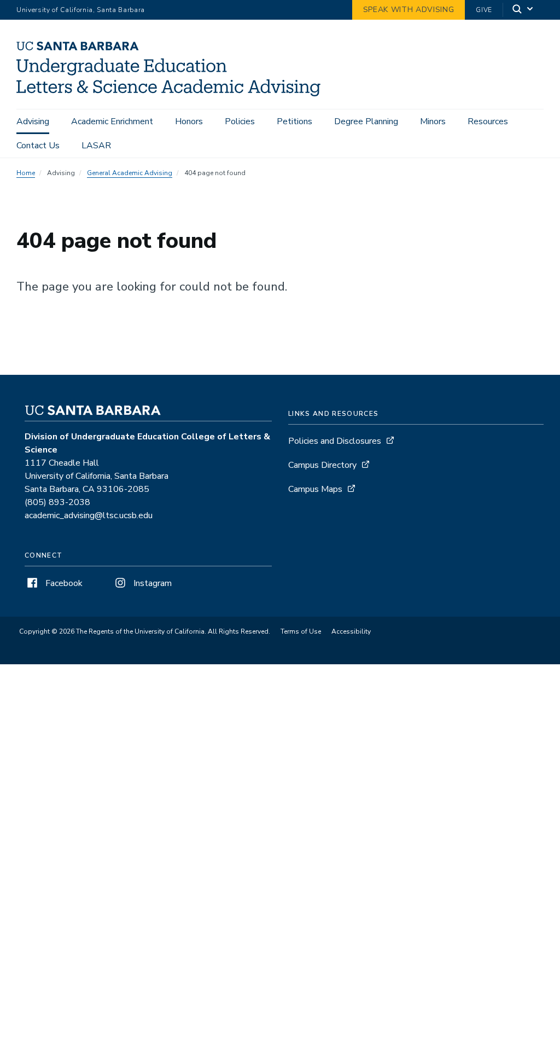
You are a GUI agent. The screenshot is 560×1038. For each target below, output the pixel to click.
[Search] (523, 10)
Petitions (294, 121)
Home (25, 173)
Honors (189, 121)
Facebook (63, 583)
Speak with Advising (408, 9)
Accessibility (351, 631)
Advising (32, 121)
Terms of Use (301, 631)
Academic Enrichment (112, 121)
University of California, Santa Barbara (80, 9)
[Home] (172, 94)
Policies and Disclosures (334, 441)
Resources (488, 121)
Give (484, 9)
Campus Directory (322, 465)
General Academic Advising (129, 173)
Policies (240, 121)
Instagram (151, 583)
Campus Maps (315, 489)
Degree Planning (366, 121)
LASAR (96, 146)
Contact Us (38, 146)
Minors (433, 121)
